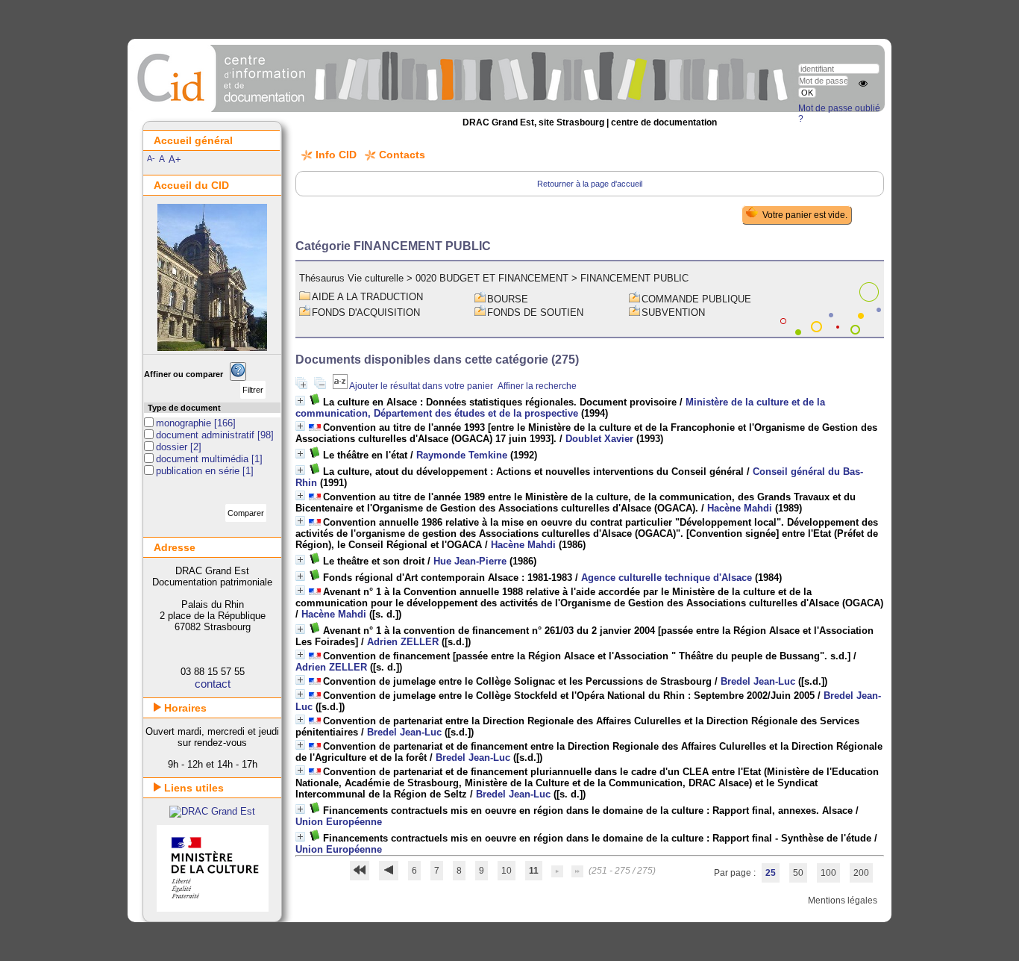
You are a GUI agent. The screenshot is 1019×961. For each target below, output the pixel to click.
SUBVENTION (673, 312)
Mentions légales (842, 900)
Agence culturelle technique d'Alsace (666, 577)
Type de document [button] (184, 407)
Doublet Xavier (599, 438)
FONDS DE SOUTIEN (535, 312)
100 (828, 873)
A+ (175, 159)
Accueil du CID (191, 185)
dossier (173, 446)
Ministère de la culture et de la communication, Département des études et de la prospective (560, 407)
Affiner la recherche (537, 386)
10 (506, 870)
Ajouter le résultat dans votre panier (421, 386)
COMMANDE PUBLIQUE (696, 299)
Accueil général (193, 140)
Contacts (402, 155)
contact (213, 683)
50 (798, 873)
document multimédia (203, 458)
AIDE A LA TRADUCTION (367, 296)
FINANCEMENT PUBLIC (634, 278)
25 (770, 873)
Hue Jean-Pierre (470, 561)
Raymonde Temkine (461, 455)
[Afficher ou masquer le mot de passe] (863, 83)
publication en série (199, 470)
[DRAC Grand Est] (212, 811)
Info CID (336, 155)
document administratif (206, 435)
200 (861, 873)
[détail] (300, 400)
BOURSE (507, 299)
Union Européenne (338, 821)
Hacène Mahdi (739, 508)
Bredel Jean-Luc (758, 681)
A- (151, 158)
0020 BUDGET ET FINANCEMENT (492, 278)
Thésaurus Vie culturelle (351, 278)
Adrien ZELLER (403, 641)
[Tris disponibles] (341, 386)
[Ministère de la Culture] (213, 908)
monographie (185, 423)
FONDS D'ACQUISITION (366, 312)
